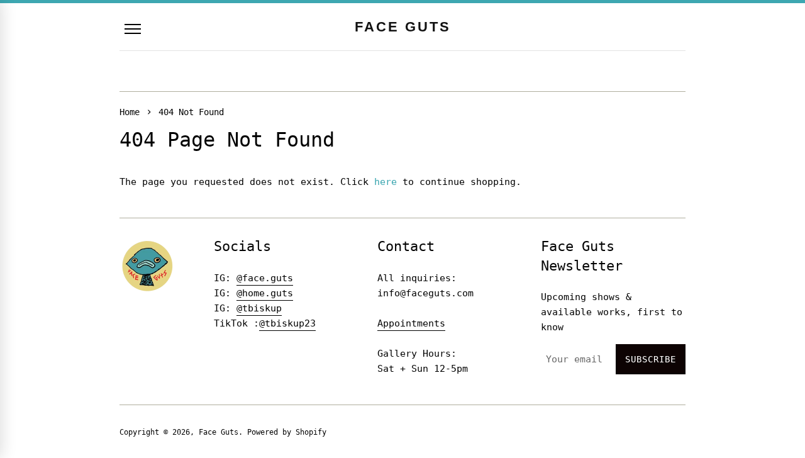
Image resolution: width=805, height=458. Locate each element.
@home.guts (264, 293)
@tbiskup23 (287, 323)
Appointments (411, 323)
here (385, 181)
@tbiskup (259, 308)
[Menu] (132, 29)
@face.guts (264, 278)
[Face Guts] (147, 265)
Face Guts (218, 432)
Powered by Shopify (286, 432)
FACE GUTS (403, 27)
